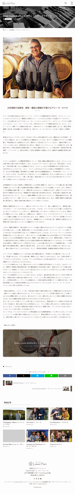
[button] (10, 375)
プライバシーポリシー (63, 482)
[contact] (41, 479)
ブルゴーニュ (8, 19)
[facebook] (34, 479)
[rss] (38, 479)
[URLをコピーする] (65, 375)
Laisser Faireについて (21, 482)
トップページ (9, 482)
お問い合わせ (32, 484)
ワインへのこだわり (34, 482)
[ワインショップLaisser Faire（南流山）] (8, 3)
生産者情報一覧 (46, 482)
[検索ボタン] (66, 3)
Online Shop (42, 484)
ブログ (53, 482)
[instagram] (36, 479)
